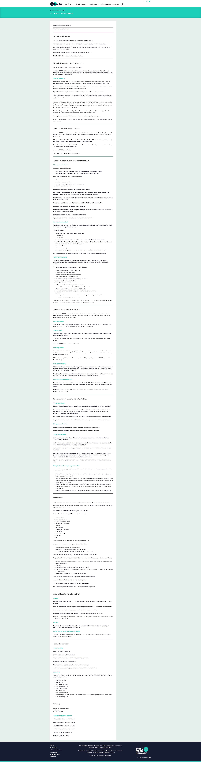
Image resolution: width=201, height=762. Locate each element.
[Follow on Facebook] (144, 1)
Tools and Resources (80, 4)
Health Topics (93, 4)
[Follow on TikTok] (150, 1)
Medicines (68, 4)
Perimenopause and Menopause (110, 4)
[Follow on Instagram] (147, 1)
